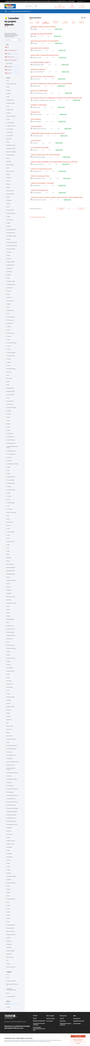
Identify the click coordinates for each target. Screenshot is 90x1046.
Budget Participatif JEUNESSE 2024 (20, 11)
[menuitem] (12, 40)
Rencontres (63, 1021)
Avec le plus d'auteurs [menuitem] (81, 22)
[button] (6, 44)
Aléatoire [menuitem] (31, 23)
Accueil (34, 1018)
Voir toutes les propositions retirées (37, 217)
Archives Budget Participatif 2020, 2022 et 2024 (39, 1029)
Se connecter (49, 1021)
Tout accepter (78, 1036)
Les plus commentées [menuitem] (65, 22)
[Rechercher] (36, 6)
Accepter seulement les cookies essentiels (78, 1039)
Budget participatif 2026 (39, 1020)
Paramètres (78, 1043)
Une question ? (76, 1018)
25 (41, 208)
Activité (62, 1018)
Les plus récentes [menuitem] (37, 22)
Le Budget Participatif (78, 1021)
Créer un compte (50, 1018)
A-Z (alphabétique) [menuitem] (45, 22)
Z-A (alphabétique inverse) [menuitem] (55, 22)
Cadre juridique (77, 1023)
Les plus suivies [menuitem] (73, 22)
